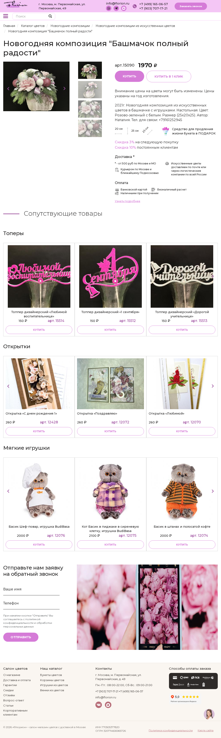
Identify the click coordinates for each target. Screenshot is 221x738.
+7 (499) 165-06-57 (153, 4)
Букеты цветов (51, 675)
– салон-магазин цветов (42, 727)
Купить (129, 76)
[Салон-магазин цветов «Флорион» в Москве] (15, 4)
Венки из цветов (52, 690)
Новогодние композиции (70, 26)
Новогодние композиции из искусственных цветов (135, 26)
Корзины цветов (52, 680)
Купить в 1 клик (169, 76)
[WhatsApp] (108, 8)
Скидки (8, 690)
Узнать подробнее (127, 201)
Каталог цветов (33, 26)
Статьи (8, 705)
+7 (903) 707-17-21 (153, 8)
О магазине (11, 675)
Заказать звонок (191, 6)
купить (39, 329)
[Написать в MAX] (123, 8)
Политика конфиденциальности (171, 730)
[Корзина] (204, 16)
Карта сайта (205, 730)
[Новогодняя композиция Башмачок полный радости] (36, 86)
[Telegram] (116, 8)
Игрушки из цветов (54, 685)
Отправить (21, 637)
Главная (9, 26)
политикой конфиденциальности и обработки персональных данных (27, 623)
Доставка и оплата (17, 680)
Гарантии (10, 685)
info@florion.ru (117, 3)
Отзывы (9, 695)
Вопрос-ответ (13, 700)
